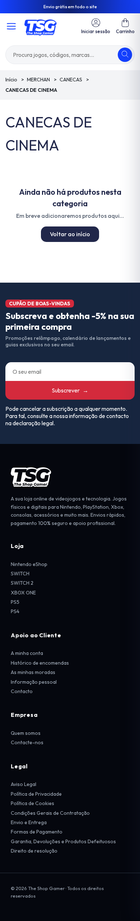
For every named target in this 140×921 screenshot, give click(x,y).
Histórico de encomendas (40, 663)
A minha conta (27, 653)
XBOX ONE (23, 592)
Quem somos (26, 733)
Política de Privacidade (36, 794)
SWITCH (20, 573)
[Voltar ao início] (40, 26)
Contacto (22, 691)
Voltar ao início (70, 234)
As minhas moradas (33, 672)
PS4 (15, 611)
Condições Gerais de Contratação (50, 813)
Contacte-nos (27, 742)
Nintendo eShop (29, 564)
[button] (125, 26)
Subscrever (70, 390)
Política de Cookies (32, 803)
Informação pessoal (34, 682)
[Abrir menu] (11, 26)
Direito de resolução (34, 851)
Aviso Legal (23, 784)
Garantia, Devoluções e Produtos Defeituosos (63, 841)
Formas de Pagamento (36, 831)
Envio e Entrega (29, 822)
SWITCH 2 (22, 583)
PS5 (15, 602)
